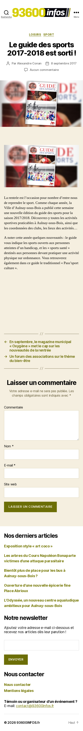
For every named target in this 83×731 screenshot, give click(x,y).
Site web (10, 484)
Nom (9, 446)
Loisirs (35, 34)
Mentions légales (19, 691)
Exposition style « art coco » (28, 546)
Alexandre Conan (29, 63)
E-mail (10, 465)
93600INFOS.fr (28, 723)
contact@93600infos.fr (35, 706)
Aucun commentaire (44, 70)
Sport (48, 34)
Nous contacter (17, 684)
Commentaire (13, 407)
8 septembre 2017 (64, 63)
